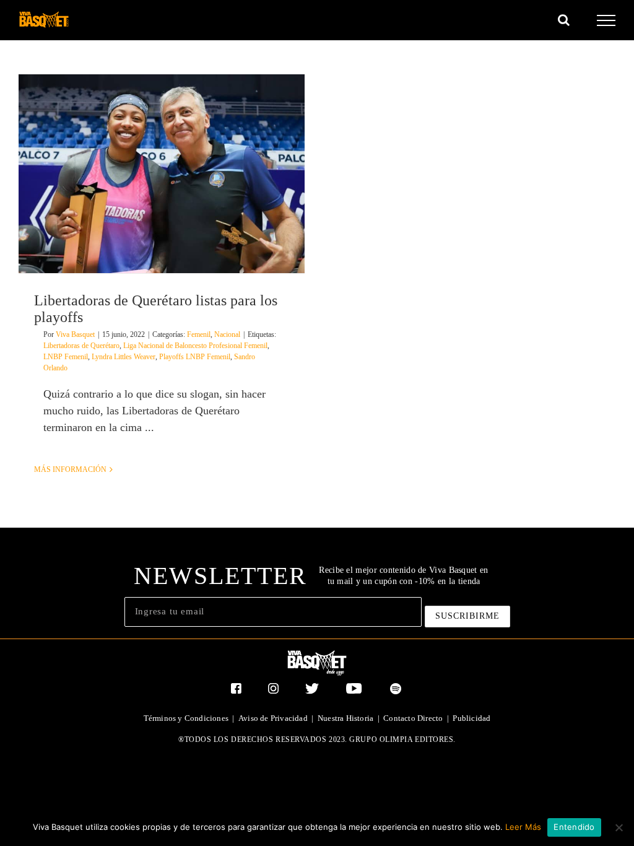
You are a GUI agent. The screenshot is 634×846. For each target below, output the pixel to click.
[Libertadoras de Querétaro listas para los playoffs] (162, 173)
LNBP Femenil (65, 356)
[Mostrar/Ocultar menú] (606, 20)
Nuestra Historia (345, 718)
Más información (70, 469)
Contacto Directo (413, 718)
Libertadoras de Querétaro (81, 345)
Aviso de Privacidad (273, 718)
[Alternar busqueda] (564, 20)
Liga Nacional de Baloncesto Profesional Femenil (195, 345)
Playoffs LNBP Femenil (194, 356)
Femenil (199, 334)
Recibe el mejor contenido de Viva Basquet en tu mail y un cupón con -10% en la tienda (403, 575)
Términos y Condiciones (186, 718)
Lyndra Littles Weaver (123, 356)
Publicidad (471, 718)
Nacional (227, 334)
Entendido (574, 827)
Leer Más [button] (523, 827)
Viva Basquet (75, 334)
